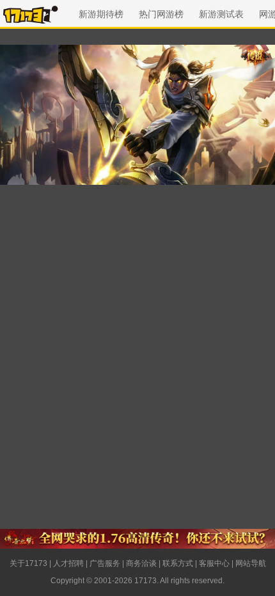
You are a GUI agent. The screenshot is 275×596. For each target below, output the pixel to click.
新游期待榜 (101, 14)
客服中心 (214, 563)
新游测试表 (221, 14)
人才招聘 (68, 563)
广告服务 (105, 563)
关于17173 (28, 563)
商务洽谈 (141, 563)
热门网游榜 (161, 14)
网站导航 (250, 563)
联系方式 (177, 563)
